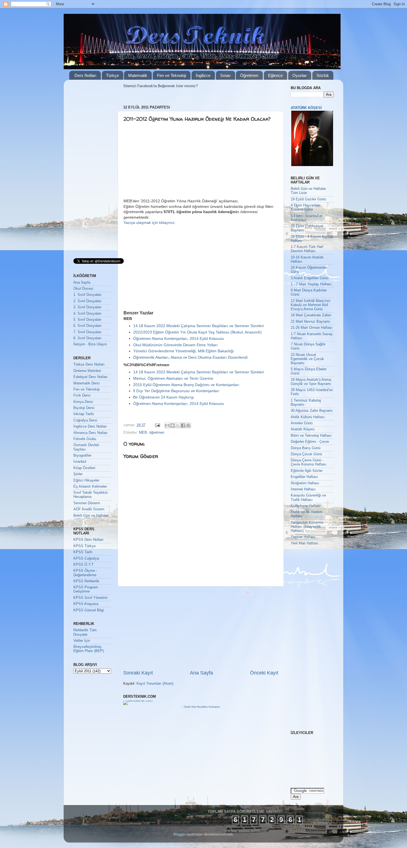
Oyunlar (299, 75)
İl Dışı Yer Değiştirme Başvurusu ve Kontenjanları (176, 391)
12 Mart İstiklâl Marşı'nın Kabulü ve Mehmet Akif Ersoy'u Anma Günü (310, 305)
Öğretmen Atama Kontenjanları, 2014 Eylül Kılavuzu (178, 338)
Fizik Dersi (82, 395)
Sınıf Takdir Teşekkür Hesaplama (90, 495)
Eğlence (275, 75)
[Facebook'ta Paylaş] (183, 425)
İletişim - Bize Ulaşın (90, 344)
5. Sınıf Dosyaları (87, 320)
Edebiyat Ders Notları (90, 377)
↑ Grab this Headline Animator (201, 706)
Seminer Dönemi (86, 503)
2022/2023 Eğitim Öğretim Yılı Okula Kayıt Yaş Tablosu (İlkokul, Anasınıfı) (197, 332)
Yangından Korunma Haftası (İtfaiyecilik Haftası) (307, 527)
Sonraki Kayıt (138, 673)
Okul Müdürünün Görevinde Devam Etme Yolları (175, 345)
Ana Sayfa (201, 673)
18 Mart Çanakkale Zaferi (311, 315)
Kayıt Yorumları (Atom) (154, 684)
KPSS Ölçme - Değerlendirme (85, 573)
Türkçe (112, 75)
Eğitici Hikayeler (86, 480)
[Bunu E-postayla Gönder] (167, 425)
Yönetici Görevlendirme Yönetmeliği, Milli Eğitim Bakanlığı (183, 351)
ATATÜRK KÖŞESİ (306, 108)
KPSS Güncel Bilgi (88, 610)
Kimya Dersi (83, 402)
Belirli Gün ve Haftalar (91, 516)
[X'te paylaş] (178, 425)
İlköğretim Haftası (305, 483)
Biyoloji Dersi (83, 408)
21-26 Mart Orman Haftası (312, 328)
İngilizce (203, 75)
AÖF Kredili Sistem (88, 509)
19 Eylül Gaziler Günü (308, 199)
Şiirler (78, 474)
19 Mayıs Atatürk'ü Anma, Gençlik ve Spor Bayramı (311, 382)
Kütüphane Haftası (306, 506)
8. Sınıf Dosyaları (87, 338)
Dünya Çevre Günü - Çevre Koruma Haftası (308, 462)
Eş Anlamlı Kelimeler (90, 486)
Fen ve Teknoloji (171, 75)
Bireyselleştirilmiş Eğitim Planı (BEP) (88, 649)
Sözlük (322, 75)
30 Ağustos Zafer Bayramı (312, 411)
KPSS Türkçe (84, 546)
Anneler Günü (302, 423)
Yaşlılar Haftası (303, 537)
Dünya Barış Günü (305, 448)
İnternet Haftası (303, 489)
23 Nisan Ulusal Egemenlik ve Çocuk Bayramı (307, 359)
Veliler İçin (81, 641)
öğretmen (156, 433)
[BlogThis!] (172, 425)
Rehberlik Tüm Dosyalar (85, 632)
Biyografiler (82, 455)
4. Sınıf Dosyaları (87, 314)
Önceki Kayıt (264, 673)
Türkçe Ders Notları (89, 364)
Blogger (179, 834)
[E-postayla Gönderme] (157, 425)
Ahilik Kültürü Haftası (308, 417)
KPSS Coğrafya (86, 558)
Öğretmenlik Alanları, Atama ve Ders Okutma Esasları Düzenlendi (190, 357)
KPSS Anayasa (85, 604)
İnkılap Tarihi (83, 414)
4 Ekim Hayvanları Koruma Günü (305, 207)
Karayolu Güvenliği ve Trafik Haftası (308, 497)
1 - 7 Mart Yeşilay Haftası (311, 284)
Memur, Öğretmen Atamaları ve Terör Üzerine (173, 378)
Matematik (137, 75)
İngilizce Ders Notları (90, 426)
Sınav (225, 75)
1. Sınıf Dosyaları (87, 295)
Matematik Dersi (86, 383)
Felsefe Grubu (84, 439)
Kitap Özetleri (84, 468)
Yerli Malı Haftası (304, 543)
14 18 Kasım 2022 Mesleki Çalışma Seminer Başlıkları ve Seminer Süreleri (198, 326)
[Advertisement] (166, 162)
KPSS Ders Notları (88, 540)
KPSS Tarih (82, 552)
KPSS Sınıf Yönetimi (90, 598)
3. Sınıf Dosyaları (87, 307)
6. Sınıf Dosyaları (87, 326)
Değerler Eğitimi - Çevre (310, 442)
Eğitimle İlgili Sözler (307, 471)
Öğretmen (249, 75)
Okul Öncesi (83, 289)
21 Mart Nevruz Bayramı (310, 322)
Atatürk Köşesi (303, 429)
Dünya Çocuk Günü (306, 454)
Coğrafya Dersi (85, 420)
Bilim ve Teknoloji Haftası (311, 436)
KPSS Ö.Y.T (83, 565)
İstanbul (79, 462)
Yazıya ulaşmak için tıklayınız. (149, 222)
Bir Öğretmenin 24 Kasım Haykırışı (163, 397)
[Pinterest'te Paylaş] (188, 425)
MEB (143, 433)
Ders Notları (85, 75)
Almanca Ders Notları (90, 433)
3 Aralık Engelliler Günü (309, 278)
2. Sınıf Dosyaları (87, 301)
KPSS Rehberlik (86, 581)
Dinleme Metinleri (87, 371)
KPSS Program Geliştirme (85, 589)
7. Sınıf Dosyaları (87, 332)
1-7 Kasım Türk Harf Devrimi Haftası (307, 249)
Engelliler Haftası (304, 477)
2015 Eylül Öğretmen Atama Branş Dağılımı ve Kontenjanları (186, 384)
